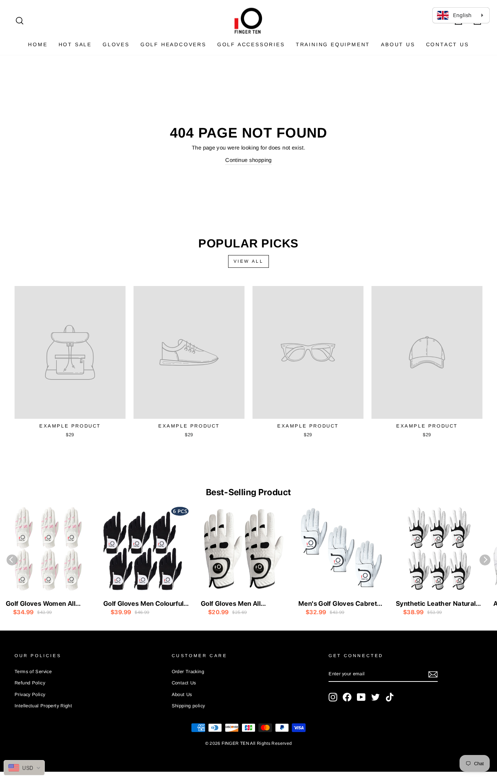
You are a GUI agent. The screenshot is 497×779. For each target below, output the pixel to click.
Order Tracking (188, 671)
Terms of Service (33, 671)
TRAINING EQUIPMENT (333, 44)
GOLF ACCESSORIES (251, 44)
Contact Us (447, 44)
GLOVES (116, 44)
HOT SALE (75, 44)
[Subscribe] (433, 674)
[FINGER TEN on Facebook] (347, 697)
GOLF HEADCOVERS (173, 44)
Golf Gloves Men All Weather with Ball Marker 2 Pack (243, 604)
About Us (398, 44)
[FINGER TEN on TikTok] (389, 697)
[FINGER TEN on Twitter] (375, 697)
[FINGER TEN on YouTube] (361, 697)
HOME (37, 44)
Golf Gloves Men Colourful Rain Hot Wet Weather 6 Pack (143, 604)
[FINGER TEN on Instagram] (333, 697)
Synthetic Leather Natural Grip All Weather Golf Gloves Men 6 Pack (436, 604)
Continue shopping (248, 160)
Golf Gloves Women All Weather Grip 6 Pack (40, 604)
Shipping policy (188, 705)
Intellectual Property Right (43, 705)
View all (249, 261)
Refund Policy (30, 682)
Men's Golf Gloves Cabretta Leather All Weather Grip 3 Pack (340, 604)
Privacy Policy (30, 694)
